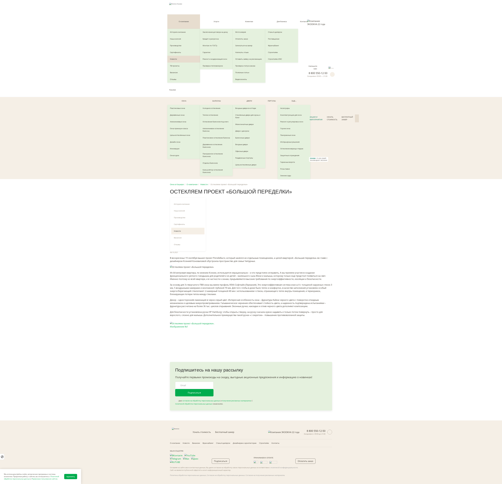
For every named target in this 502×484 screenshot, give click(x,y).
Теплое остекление (210, 115)
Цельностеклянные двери (245, 165)
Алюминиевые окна (178, 121)
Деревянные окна (177, 115)
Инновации (174, 148)
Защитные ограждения (289, 155)
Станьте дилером (275, 32)
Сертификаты (175, 52)
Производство (175, 45)
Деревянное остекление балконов (212, 145)
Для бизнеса (282, 21)
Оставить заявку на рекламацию (248, 59)
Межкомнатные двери (244, 124)
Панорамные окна (287, 135)
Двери (249, 101)
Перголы (272, 101)
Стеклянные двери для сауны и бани (247, 116)
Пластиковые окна (177, 108)
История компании (178, 32)
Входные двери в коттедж (245, 108)
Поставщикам (273, 39)
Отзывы (173, 79)
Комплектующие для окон (291, 115)
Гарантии (206, 52)
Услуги (216, 21)
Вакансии (174, 72)
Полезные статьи (242, 72)
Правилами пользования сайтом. (45, 479)
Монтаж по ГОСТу (210, 45)
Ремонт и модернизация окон (215, 59)
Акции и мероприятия (316, 118)
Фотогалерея (240, 32)
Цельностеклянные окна (180, 135)
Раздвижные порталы (244, 158)
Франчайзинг (273, 45)
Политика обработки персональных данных (188, 475)
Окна (184, 101)
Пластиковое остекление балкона (216, 138)
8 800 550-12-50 (318, 73)
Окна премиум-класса (179, 128)
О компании (184, 21)
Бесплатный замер (347, 118)
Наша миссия (175, 39)
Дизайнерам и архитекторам (244, 443)
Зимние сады (285, 175)
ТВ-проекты (174, 66)
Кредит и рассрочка (211, 39)
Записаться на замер (243, 45)
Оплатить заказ (241, 39)
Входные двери (241, 144)
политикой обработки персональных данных (193, 404)
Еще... (294, 101)
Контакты (304, 21)
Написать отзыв (241, 52)
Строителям (273, 52)
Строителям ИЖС (275, 59)
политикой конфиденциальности (284, 467)
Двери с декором (242, 131)
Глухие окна (285, 128)
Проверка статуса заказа (245, 66)
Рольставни (285, 169)
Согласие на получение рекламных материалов (265, 475)
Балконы (216, 101)
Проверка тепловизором (213, 66)
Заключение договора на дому (215, 32)
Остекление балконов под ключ (216, 121)
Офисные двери (241, 151)
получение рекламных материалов (236, 400)
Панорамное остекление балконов (213, 155)
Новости (173, 59)
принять (70, 476)
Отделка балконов (210, 163)
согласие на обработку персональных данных (201, 400)
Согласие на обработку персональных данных (226, 475)
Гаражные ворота (287, 162)
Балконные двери (242, 138)
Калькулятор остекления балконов (213, 171)
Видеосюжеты (241, 79)
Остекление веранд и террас (291, 148)
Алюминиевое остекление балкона (213, 129)
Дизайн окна (175, 142)
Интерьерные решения (290, 142)
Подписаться (194, 392)
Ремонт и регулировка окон (291, 121)
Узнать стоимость (332, 118)
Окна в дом (174, 155)
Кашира (172, 90)
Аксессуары (285, 108)
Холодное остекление (211, 108)
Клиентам (249, 21)
